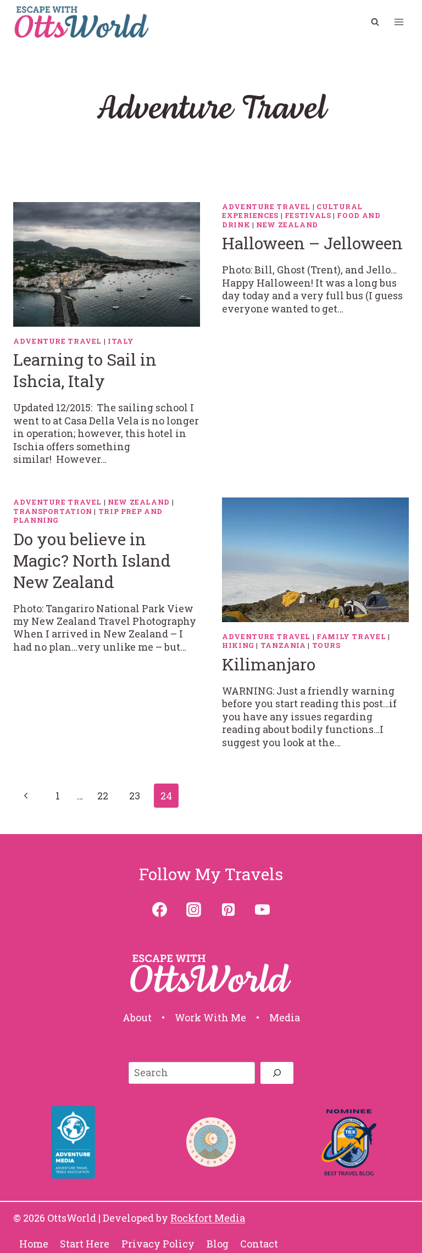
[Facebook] (160, 909)
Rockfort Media (207, 1217)
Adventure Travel (57, 341)
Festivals (308, 215)
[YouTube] (262, 909)
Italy (121, 341)
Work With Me (210, 1017)
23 (134, 795)
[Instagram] (194, 909)
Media (284, 1017)
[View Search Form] (375, 22)
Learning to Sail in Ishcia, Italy (85, 370)
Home (33, 1243)
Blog (218, 1243)
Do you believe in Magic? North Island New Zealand (92, 560)
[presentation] (106, 264)
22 (102, 795)
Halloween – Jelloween (312, 243)
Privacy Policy (158, 1243)
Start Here (84, 1243)
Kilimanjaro (268, 664)
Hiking (238, 645)
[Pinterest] (228, 909)
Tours (326, 645)
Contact (259, 1243)
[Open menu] (398, 21)
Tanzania (283, 645)
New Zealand (287, 224)
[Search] (276, 1073)
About (137, 1017)
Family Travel (351, 636)
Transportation (52, 511)
